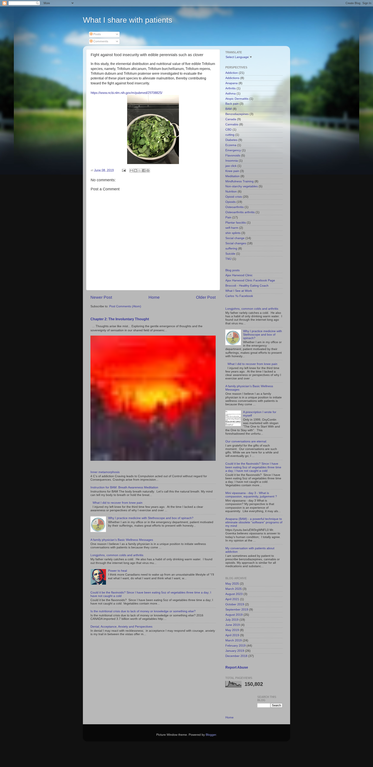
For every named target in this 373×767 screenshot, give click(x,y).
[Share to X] (140, 170)
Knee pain (232, 171)
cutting (229, 134)
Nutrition (231, 191)
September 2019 (236, 609)
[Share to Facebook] (144, 170)
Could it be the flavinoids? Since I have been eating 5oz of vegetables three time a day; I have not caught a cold (253, 467)
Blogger (211, 734)
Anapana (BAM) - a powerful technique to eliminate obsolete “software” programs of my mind (253, 522)
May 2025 (232, 583)
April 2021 (232, 599)
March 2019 (233, 640)
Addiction (231, 72)
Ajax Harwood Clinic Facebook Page (250, 280)
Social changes (235, 243)
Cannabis (231, 124)
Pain (228, 217)
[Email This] (131, 170)
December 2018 (236, 656)
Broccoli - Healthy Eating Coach (247, 285)
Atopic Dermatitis (236, 98)
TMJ (228, 258)
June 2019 (232, 625)
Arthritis (230, 88)
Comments (100, 41)
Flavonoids (232, 155)
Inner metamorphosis (105, 472)
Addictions (232, 78)
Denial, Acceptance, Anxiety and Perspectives (121, 626)
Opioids (230, 202)
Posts (96, 34)
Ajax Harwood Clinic (239, 275)
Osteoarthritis (234, 207)
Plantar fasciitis (235, 222)
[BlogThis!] (135, 170)
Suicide (230, 253)
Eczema (230, 145)
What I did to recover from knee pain (117, 502)
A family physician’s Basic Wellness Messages (121, 539)
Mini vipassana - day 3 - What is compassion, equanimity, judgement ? (251, 494)
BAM (228, 108)
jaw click (231, 165)
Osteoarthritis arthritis (240, 212)
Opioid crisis (233, 196)
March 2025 (233, 588)
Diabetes (231, 140)
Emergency (233, 150)
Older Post (206, 297)
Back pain (232, 103)
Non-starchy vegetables (241, 186)
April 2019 (232, 635)
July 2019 (232, 619)
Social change (235, 238)
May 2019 (232, 630)
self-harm (231, 227)
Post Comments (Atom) (125, 306)
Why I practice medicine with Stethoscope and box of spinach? (150, 518)
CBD (228, 129)
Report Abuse (236, 667)
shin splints (232, 233)
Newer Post (101, 297)
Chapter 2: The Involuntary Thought (119, 319)
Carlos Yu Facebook (239, 296)
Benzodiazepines (237, 114)
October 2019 (234, 604)
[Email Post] (123, 170)
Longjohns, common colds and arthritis (116, 555)
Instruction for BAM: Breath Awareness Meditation (124, 487)
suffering (231, 248)
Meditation (232, 176)
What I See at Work (238, 290)
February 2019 (235, 645)
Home (154, 297)
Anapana (231, 83)
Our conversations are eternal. (246, 441)
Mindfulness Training (239, 181)
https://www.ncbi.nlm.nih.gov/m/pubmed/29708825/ (126, 93)
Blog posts (232, 270)
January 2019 (234, 650)
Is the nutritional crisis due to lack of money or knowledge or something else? (143, 611)
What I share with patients (127, 20)
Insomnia (231, 160)
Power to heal (117, 570)
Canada (230, 119)
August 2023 (234, 594)
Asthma (230, 93)
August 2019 (234, 614)
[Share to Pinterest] (148, 170)
